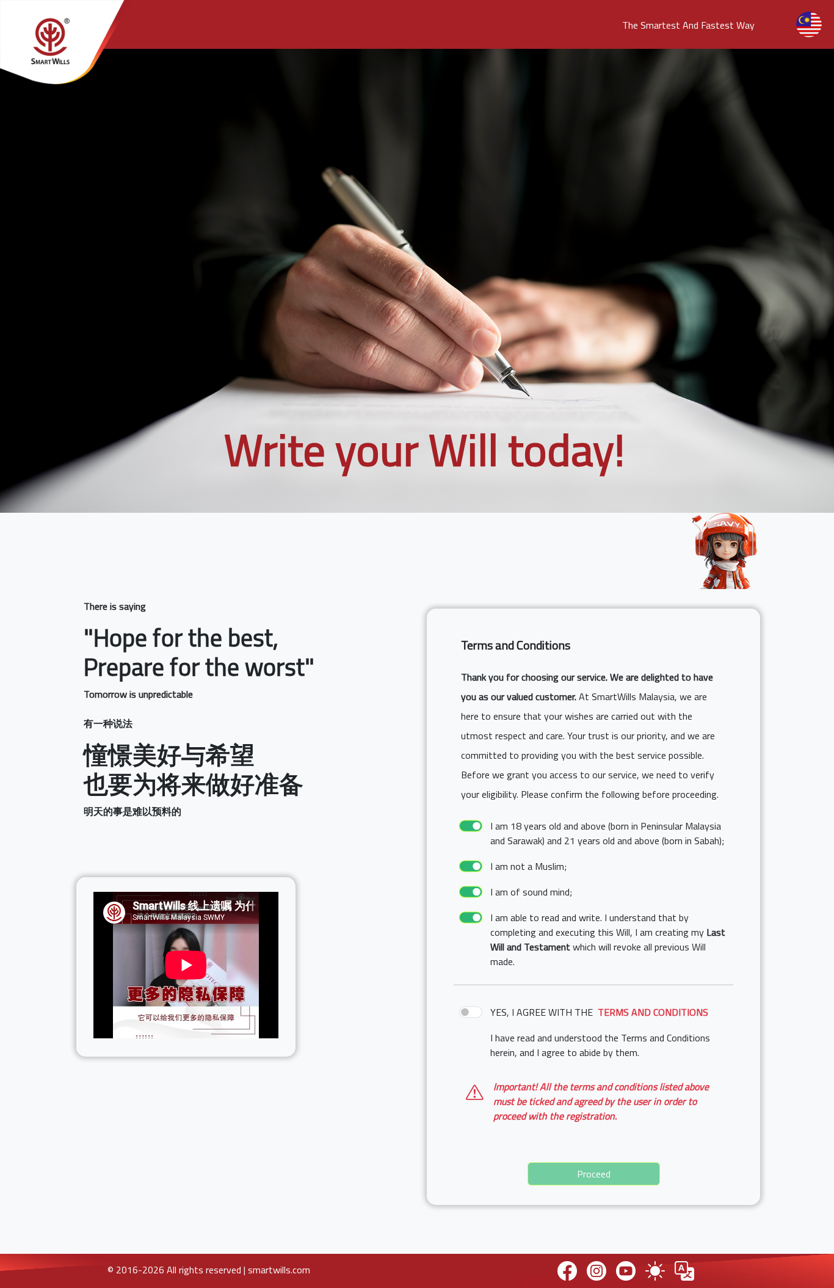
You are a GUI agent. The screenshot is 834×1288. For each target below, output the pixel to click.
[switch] (470, 826)
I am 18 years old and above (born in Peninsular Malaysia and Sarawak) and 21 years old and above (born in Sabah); (607, 833)
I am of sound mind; (531, 892)
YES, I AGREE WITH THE (599, 1012)
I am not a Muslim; (528, 866)
